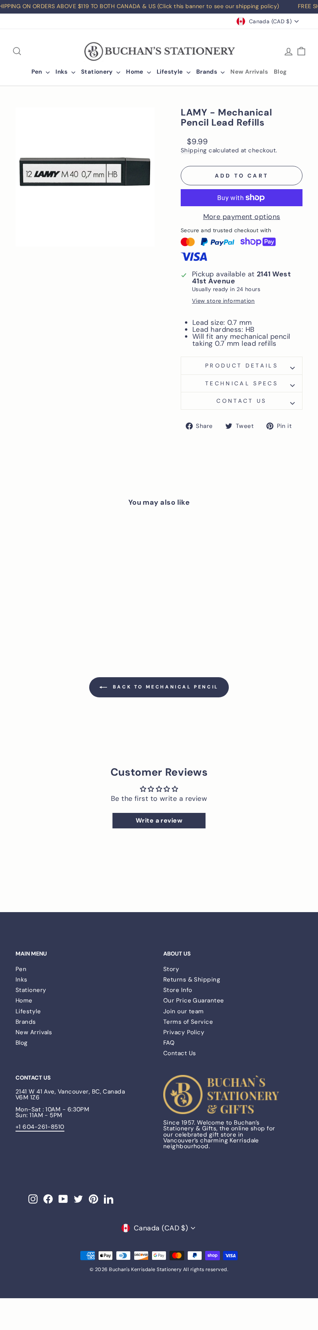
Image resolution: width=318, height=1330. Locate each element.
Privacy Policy (183, 1032)
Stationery (97, 72)
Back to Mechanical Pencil (164, 687)
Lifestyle (171, 72)
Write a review (159, 820)
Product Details (241, 365)
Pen (37, 72)
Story (171, 969)
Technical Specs (241, 383)
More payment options (241, 216)
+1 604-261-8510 (40, 1127)
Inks (62, 72)
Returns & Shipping (191, 979)
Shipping (194, 151)
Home (135, 72)
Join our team (183, 1011)
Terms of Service (188, 1022)
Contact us (241, 400)
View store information (223, 301)
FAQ (169, 1043)
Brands (207, 72)
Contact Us (179, 1053)
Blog (280, 72)
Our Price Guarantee (193, 1000)
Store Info (177, 990)
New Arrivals (249, 72)
